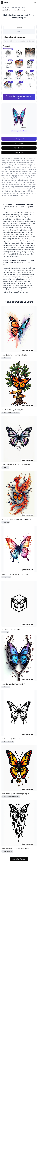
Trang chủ (4, 7)
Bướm (23, 7)
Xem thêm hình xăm (19, 859)
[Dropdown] (35, 2)
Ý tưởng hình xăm (14, 7)
